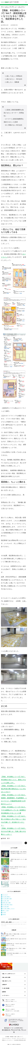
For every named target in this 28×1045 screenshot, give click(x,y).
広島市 (12, 924)
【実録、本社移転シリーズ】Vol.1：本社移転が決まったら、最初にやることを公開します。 (13, 780)
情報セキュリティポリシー (7, 1040)
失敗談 (13, 922)
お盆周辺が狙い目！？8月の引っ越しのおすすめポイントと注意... (16, 944)
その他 (4, 912)
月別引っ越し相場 (6, 922)
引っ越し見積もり (7, 896)
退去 (14, 924)
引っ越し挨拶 (6, 906)
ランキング (5, 894)
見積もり (2, 924)
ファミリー (21, 922)
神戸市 (16, 924)
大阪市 (21, 924)
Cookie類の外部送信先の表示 (20, 1040)
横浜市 (19, 924)
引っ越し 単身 (6, 900)
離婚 (25, 922)
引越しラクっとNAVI (4, 6)
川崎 (9, 924)
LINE (18, 922)
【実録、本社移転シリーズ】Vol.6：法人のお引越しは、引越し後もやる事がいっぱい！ (13, 831)
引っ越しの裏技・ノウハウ (13, 6)
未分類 (4, 914)
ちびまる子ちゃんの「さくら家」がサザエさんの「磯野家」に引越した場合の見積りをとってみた (18, 882)
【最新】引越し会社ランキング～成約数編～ (18, 860)
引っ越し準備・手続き (8, 904)
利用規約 (12, 1036)
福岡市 (5, 924)
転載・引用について (18, 1036)
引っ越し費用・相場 (7, 898)
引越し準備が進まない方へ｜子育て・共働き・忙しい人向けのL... (16, 949)
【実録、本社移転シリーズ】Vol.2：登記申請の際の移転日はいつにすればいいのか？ (13, 789)
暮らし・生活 (6, 910)
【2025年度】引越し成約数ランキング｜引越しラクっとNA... (16, 954)
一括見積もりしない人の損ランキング (18, 874)
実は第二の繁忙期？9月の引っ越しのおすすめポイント (18, 867)
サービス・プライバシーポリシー (19, 1038)
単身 (8, 924)
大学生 (24, 924)
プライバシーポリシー (6, 1038)
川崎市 (5, 925)
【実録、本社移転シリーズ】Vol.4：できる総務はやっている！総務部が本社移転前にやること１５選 (13, 810)
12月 (3, 925)
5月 (24, 922)
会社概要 (7, 1036)
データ (15, 922)
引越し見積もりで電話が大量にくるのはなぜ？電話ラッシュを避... (16, 934)
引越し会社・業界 (7, 902)
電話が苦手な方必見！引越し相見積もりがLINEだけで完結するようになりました (18, 852)
